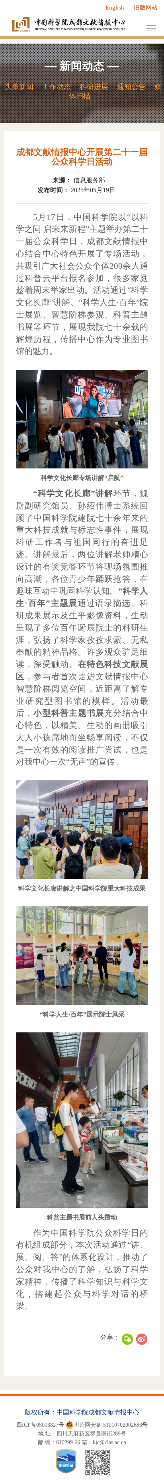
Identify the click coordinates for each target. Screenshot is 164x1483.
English (114, 7)
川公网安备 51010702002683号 (111, 1425)
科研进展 (94, 87)
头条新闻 (19, 87)
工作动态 (56, 87)
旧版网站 (146, 7)
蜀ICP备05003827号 (40, 1425)
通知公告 (131, 87)
